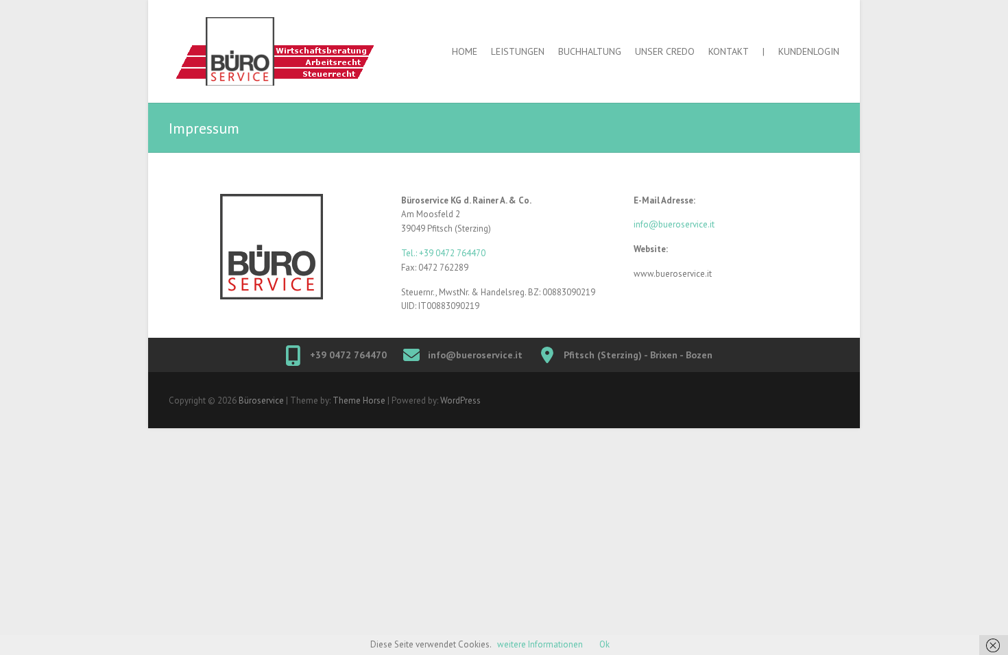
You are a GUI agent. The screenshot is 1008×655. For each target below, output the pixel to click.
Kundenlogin (808, 51)
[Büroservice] (289, 51)
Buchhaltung (589, 51)
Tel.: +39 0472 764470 (443, 253)
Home (464, 51)
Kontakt (728, 51)
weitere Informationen (540, 644)
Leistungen (517, 51)
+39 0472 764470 (348, 355)
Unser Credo (665, 51)
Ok (604, 644)
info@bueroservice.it (674, 224)
